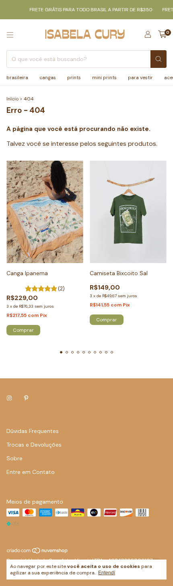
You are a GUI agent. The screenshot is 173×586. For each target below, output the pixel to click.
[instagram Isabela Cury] (9, 398)
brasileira (17, 77)
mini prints (104, 77)
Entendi (106, 573)
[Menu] (10, 35)
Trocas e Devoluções (34, 444)
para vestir (140, 77)
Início (12, 99)
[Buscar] (158, 59)
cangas (47, 77)
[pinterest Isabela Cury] (26, 398)
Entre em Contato (30, 472)
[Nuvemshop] (37, 552)
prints (74, 77)
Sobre (14, 458)
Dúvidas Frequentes (32, 431)
